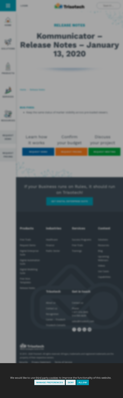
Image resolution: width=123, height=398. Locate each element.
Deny (71, 382)
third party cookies (47, 378)
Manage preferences (49, 382)
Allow (82, 382)
